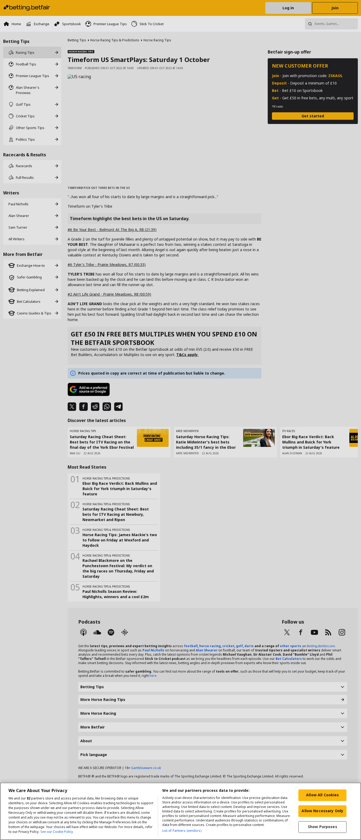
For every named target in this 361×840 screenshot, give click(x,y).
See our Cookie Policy (56, 831)
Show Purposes (322, 826)
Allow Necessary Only (322, 810)
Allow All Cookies (322, 794)
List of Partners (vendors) (181, 830)
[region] (180, 811)
